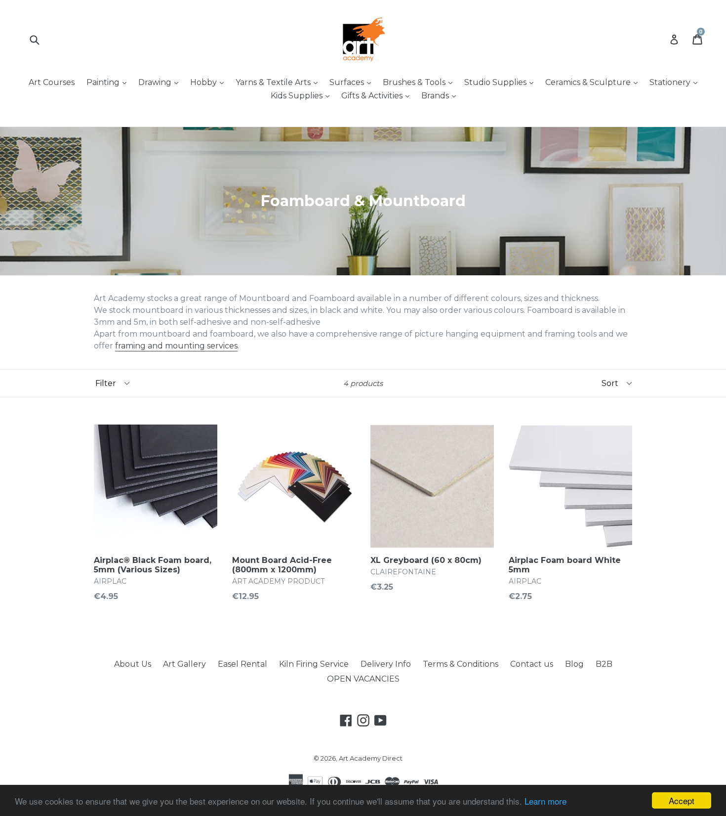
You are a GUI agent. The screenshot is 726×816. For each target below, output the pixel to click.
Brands (441, 95)
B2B (604, 664)
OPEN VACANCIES (363, 679)
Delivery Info (386, 664)
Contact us (531, 664)
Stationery (675, 82)
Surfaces (352, 82)
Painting (108, 82)
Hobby (209, 82)
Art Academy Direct (371, 758)
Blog (574, 664)
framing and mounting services (176, 345)
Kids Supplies (302, 95)
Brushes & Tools (420, 82)
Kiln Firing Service (314, 664)
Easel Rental (242, 664)
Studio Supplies (501, 82)
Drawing (160, 82)
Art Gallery (184, 664)
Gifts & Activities (377, 95)
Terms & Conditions (460, 664)
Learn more (545, 801)
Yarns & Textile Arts (279, 82)
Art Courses (52, 82)
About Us (132, 664)
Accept (681, 800)
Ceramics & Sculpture (594, 82)
